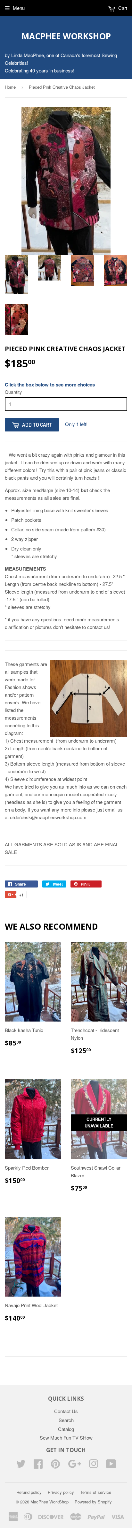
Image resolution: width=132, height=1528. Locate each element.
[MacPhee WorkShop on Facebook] (38, 1465)
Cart (122, 7)
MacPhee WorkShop (66, 36)
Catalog (66, 1429)
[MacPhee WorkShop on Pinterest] (55, 1465)
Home (10, 87)
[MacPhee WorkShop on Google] (74, 1465)
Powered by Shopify (93, 1502)
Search (66, 1420)
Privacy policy (61, 1492)
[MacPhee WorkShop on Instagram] (93, 1465)
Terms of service (95, 1492)
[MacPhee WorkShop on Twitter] (21, 1465)
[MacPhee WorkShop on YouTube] (111, 1465)
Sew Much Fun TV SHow (66, 1437)
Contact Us (66, 1411)
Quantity (13, 392)
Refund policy (29, 1492)
